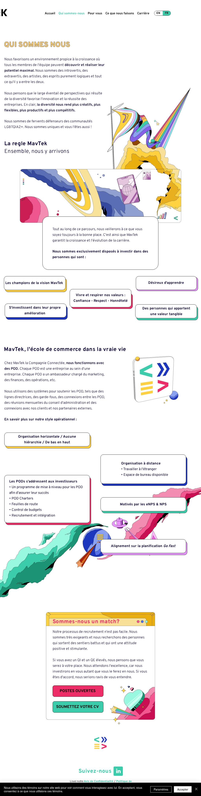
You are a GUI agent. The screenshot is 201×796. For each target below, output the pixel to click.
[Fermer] (196, 789)
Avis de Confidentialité (98, 781)
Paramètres (161, 789)
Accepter (182, 789)
